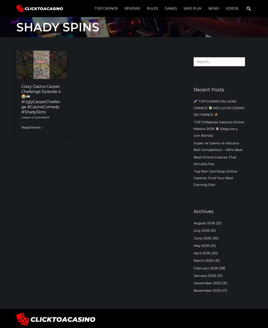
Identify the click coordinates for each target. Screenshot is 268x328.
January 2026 (205, 276)
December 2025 (207, 283)
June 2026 (202, 238)
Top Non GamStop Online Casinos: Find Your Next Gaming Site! (215, 178)
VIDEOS (232, 8)
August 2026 (204, 223)
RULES (152, 8)
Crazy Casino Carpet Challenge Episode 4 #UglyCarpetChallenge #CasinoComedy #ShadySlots (41, 99)
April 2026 (202, 253)
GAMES (171, 8)
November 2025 (207, 291)
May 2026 (202, 246)
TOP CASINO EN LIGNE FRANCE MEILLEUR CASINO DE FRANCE (219, 108)
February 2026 (206, 268)
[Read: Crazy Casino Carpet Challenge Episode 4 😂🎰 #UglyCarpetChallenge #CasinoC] (41, 64)
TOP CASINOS (106, 8)
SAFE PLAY (193, 8)
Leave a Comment (35, 117)
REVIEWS (132, 8)
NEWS (213, 8)
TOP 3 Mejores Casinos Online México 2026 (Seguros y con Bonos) (219, 128)
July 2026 (202, 231)
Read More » (31, 126)
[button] (249, 9)
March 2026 (203, 261)
